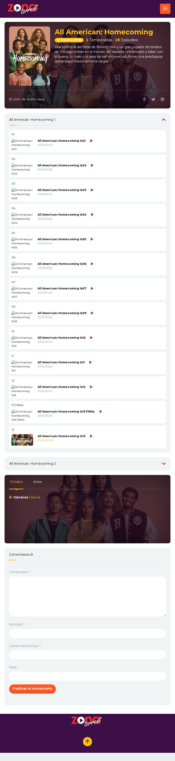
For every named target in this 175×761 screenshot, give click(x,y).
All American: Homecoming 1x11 (61, 362)
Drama (34, 497)
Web (13, 667)
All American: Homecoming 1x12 (61, 387)
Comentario (19, 572)
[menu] (165, 9)
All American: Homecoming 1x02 (62, 165)
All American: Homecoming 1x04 (62, 214)
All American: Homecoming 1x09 (62, 313)
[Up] (87, 741)
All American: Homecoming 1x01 (62, 140)
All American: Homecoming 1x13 (61, 436)
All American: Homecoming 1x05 (62, 239)
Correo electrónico (25, 646)
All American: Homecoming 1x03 (62, 190)
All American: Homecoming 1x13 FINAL (66, 411)
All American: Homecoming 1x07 (62, 288)
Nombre (17, 624)
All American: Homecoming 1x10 (62, 337)
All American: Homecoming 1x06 (62, 264)
